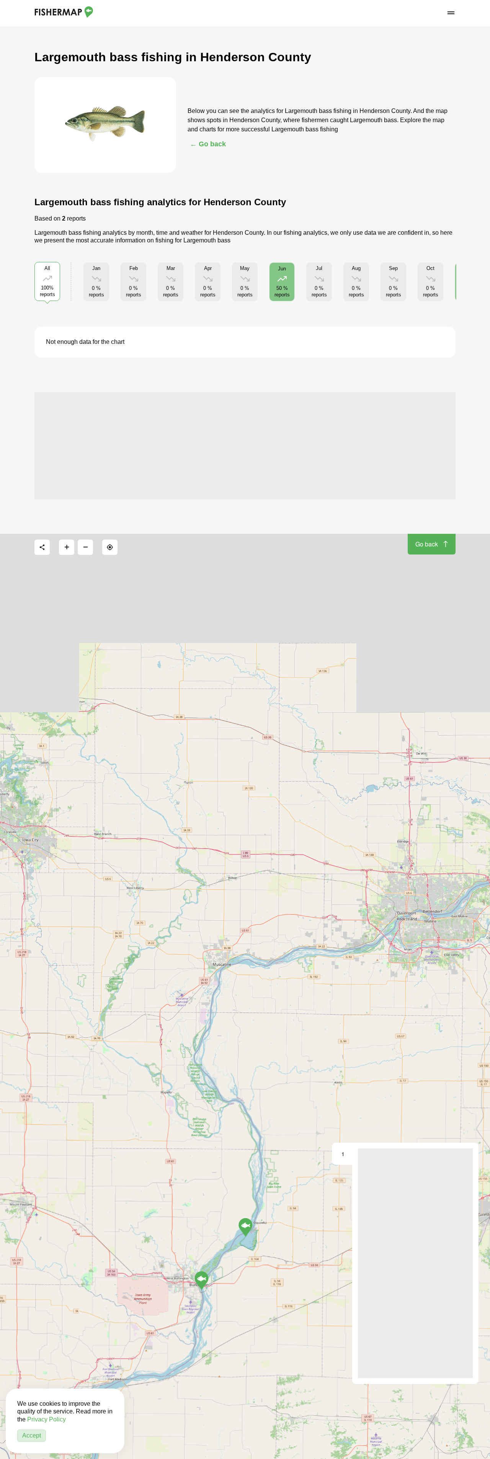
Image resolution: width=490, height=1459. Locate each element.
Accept (31, 1435)
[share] (42, 547)
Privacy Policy (46, 1419)
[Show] (245, 1227)
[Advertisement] (245, 445)
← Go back (208, 144)
